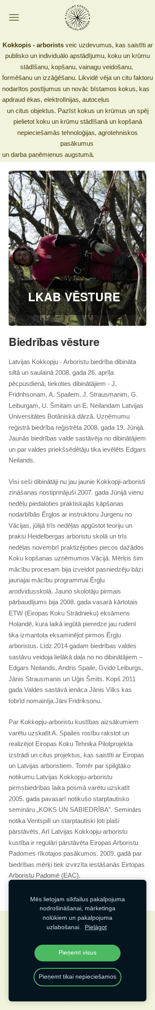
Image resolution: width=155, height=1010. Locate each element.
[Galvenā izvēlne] (14, 17)
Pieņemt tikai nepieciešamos (77, 976)
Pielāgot (96, 927)
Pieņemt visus (77, 952)
